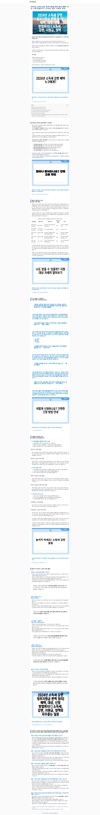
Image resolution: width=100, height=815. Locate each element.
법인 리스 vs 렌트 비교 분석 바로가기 (40, 194)
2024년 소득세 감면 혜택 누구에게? (39, 107)
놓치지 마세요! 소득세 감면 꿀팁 (38, 113)
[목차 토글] (66, 105)
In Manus (33, 2)
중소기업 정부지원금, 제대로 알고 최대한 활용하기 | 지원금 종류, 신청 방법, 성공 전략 (47, 809)
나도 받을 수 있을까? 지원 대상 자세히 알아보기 (41, 110)
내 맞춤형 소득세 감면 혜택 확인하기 (40, 292)
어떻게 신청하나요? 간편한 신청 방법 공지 (40, 111)
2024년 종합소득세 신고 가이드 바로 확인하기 (42, 724)
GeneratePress (55, 813)
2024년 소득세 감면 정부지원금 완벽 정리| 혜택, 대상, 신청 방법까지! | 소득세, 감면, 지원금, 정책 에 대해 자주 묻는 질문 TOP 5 (49, 115)
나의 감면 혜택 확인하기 (37, 430)
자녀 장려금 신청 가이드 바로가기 (39, 101)
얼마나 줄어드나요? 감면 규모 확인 (39, 108)
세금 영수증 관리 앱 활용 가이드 (39, 562)
